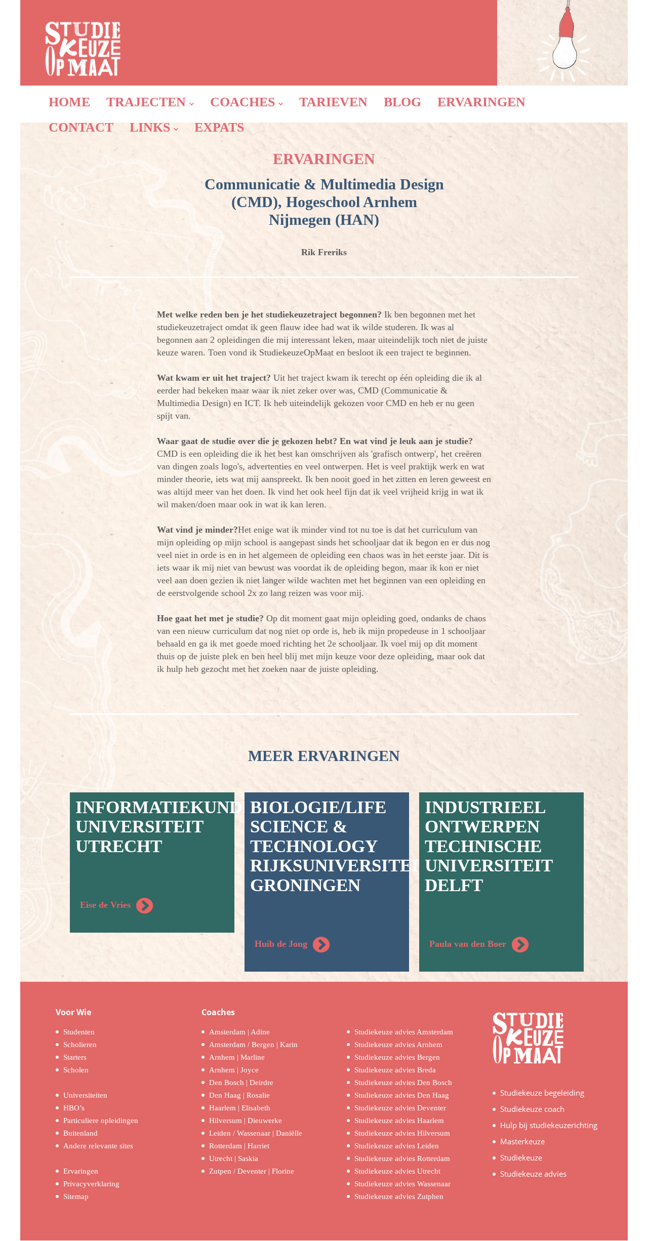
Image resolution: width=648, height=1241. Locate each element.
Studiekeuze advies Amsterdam (403, 1032)
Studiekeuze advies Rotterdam (402, 1158)
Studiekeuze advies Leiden (396, 1146)
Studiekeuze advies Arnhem (398, 1044)
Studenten (79, 1032)
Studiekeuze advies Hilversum (402, 1133)
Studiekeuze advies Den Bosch (403, 1082)
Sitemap (76, 1196)
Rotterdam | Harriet (239, 1146)
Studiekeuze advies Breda (395, 1070)
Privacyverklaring (91, 1184)
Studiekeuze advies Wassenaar (402, 1184)
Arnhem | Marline (237, 1057)
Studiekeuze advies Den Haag (401, 1095)
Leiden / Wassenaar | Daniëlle (255, 1133)
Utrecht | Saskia (233, 1158)
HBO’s (74, 1108)
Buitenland (80, 1133)
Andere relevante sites (98, 1146)
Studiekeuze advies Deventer (400, 1108)
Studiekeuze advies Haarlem (399, 1120)
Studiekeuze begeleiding (542, 1093)
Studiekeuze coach (532, 1109)
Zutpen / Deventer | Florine (251, 1171)
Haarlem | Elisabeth (239, 1108)
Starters (75, 1057)
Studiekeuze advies (533, 1174)
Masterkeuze (522, 1141)
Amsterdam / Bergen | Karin (253, 1044)
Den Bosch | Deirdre (241, 1082)
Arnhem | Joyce (234, 1070)
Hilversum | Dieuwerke (245, 1120)
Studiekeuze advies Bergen (397, 1057)
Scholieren (80, 1044)
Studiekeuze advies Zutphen (398, 1196)
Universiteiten (85, 1095)
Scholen (76, 1070)
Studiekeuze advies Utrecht (397, 1171)
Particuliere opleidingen (100, 1120)
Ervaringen (80, 1171)
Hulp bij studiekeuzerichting (548, 1125)
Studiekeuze (521, 1157)
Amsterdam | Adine (239, 1032)
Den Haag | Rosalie (239, 1095)
